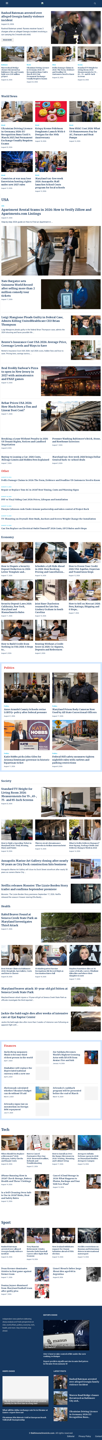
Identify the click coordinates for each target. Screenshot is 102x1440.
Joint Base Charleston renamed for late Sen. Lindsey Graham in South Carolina (49, 608)
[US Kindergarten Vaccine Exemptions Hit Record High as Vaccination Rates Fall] (51, 961)
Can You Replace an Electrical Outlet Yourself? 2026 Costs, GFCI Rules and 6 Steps (44, 528)
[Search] (95, 3)
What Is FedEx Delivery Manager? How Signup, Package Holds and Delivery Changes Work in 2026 (84, 845)
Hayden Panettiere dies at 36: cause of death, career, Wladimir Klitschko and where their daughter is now (83, 972)
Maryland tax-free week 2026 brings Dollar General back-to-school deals (76, 458)
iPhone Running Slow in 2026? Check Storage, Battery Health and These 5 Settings (16, 1178)
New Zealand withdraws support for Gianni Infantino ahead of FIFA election (63, 1250)
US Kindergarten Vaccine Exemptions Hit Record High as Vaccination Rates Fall (49, 971)
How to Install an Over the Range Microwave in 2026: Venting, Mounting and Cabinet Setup (63, 1157)
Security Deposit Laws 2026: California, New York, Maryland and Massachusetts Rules (16, 608)
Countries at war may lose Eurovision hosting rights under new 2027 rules (16, 181)
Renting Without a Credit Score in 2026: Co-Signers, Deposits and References (49, 647)
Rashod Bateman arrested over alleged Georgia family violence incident (22, 16)
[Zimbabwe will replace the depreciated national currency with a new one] (42, 1073)
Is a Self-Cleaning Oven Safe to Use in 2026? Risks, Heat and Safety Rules (16, 1195)
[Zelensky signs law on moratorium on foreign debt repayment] (42, 1109)
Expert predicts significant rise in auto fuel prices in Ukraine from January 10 (65, 1362)
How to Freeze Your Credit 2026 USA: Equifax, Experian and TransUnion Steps (84, 569)
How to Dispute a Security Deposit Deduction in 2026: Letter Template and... (16, 569)
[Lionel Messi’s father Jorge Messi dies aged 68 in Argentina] (93, 1274)
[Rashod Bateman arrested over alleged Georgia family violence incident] (76, 27)
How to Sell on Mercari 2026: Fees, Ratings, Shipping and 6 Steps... (85, 606)
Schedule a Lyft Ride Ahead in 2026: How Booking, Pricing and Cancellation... (50, 569)
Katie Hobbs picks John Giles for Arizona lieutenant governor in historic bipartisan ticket (27, 759)
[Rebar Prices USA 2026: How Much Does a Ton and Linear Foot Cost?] (71, 416)
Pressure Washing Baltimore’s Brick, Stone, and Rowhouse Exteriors (76, 440)
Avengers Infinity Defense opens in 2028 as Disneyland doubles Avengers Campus (88, 1157)
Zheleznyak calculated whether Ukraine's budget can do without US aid (17, 1091)
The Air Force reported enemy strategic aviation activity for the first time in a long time (25, 1402)
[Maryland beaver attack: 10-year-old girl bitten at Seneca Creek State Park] (86, 996)
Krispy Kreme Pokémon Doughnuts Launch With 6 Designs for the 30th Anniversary (50, 133)
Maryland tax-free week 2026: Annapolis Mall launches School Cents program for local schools (50, 183)
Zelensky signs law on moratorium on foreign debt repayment (16, 1107)
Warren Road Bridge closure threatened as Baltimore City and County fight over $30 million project (12, 72)
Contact (98, 1436)
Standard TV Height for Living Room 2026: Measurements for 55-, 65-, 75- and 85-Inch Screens (88, 72)
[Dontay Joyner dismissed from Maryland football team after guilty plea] (42, 1291)
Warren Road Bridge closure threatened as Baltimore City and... (84, 1398)
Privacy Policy (85, 1436)
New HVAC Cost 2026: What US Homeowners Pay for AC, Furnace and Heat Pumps (84, 133)
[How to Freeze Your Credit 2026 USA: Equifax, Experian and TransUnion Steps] (85, 560)
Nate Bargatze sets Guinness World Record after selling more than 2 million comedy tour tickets (18, 288)
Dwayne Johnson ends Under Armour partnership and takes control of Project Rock (45, 509)
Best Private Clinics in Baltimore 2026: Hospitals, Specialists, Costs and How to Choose (16, 971)
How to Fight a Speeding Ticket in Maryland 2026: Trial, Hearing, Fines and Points (16, 845)
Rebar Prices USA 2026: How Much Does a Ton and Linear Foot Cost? (19, 406)
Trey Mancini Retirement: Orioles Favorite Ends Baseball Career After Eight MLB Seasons (37, 1251)
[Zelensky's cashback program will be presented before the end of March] (91, 1093)
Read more (7, 40)
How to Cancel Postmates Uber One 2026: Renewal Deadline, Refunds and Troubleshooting (38, 1158)
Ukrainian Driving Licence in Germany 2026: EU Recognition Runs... (83, 1414)
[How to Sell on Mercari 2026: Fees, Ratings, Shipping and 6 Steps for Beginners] (85, 597)
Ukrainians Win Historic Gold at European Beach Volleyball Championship (24, 1418)
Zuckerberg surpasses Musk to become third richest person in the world (18, 1055)
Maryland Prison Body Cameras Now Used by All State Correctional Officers (74, 711)
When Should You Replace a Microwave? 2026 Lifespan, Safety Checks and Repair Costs (12, 1157)
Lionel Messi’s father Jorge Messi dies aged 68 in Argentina (67, 1271)
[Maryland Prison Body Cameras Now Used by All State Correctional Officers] (75, 695)
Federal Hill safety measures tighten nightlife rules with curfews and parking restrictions (73, 759)
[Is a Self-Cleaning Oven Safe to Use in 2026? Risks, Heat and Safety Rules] (42, 1198)
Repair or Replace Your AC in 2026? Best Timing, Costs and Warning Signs (40, 490)
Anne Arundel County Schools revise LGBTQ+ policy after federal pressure (25, 711)
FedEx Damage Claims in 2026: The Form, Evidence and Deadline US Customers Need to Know (63, 71)
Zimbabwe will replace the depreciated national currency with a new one (18, 1071)
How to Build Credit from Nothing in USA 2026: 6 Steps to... (17, 647)
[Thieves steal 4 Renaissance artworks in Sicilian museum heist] (51, 834)
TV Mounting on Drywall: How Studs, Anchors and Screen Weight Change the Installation (48, 519)
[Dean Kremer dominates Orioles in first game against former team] (42, 1274)
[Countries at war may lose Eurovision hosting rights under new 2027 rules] (17, 170)
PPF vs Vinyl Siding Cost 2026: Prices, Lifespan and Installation (34, 499)
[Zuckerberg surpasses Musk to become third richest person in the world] (42, 1057)
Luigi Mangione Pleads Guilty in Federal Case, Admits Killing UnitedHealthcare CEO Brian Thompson (32, 321)
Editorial (70, 1436)
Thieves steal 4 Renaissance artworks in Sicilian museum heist (50, 844)
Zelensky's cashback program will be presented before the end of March (67, 1091)
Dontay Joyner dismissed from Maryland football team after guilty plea (16, 1288)
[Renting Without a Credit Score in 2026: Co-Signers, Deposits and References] (51, 637)
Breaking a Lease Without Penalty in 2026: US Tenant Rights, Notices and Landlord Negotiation (24, 441)
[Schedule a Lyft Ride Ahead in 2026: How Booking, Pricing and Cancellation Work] (51, 560)
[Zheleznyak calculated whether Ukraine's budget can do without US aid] (42, 1093)
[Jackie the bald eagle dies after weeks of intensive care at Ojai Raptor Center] (86, 1021)
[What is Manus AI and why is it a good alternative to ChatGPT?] (66, 1335)
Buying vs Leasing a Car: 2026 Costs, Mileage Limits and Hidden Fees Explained (25, 458)
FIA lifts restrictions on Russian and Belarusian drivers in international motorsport (88, 1250)
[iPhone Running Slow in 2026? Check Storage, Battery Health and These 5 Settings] (42, 1181)
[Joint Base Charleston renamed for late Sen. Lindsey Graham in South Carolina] (51, 598)
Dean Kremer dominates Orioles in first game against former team (16, 1271)
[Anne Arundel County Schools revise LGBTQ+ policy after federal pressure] (27, 695)
